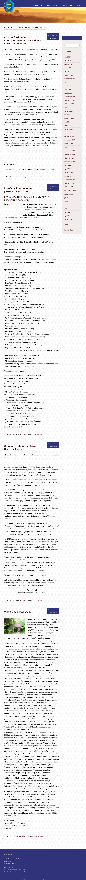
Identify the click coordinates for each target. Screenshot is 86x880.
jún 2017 (67, 147)
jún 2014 (67, 208)
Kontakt (78, 5)
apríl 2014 (68, 216)
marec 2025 (68, 68)
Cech (70, 5)
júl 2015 (67, 198)
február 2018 (68, 133)
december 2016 (69, 151)
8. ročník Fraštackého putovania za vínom (18, 190)
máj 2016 (67, 165)
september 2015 (70, 190)
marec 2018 (68, 129)
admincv (54, 38)
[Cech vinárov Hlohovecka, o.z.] (9, 6)
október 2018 (69, 118)
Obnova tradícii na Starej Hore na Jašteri (20, 447)
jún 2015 (67, 201)
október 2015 (69, 187)
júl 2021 (67, 82)
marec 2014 (68, 219)
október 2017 (68, 144)
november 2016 (69, 154)
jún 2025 (67, 57)
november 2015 (69, 183)
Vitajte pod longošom (17, 611)
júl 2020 (67, 86)
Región (55, 5)
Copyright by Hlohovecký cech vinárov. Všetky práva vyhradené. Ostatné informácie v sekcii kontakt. (45, 879)
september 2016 (70, 162)
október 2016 (69, 158)
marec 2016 (68, 172)
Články (49, 5)
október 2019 (69, 104)
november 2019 (69, 100)
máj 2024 (67, 71)
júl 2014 (67, 205)
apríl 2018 (67, 126)
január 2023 (68, 75)
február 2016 (68, 176)
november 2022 (69, 79)
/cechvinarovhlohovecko (21, 872)
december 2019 (69, 97)
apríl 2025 (68, 64)
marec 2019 (68, 111)
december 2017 (69, 136)
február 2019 (68, 115)
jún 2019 (67, 107)
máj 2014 (67, 212)
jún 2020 (67, 89)
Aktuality (36, 5)
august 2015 (68, 194)
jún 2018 (67, 122)
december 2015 (69, 180)
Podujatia (64, 5)
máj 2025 (67, 61)
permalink (39, 177)
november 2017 (69, 140)
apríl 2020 (68, 93)
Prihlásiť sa (68, 230)
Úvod (43, 5)
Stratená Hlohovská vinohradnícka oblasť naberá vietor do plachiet (22, 40)
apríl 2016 (68, 169)
